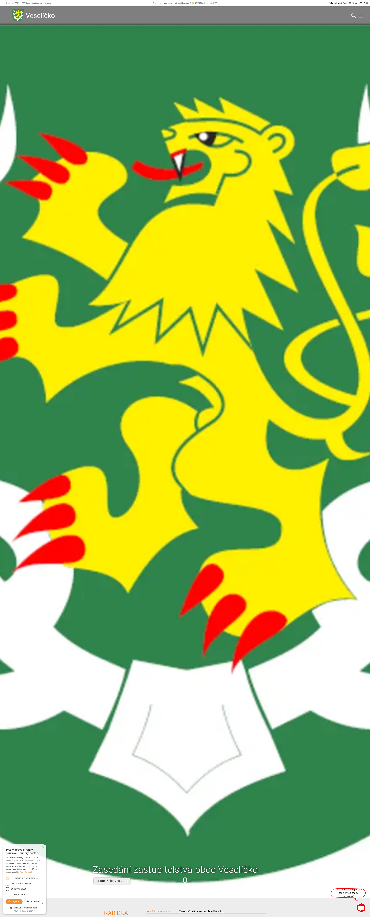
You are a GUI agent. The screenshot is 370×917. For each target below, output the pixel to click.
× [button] (43, 847)
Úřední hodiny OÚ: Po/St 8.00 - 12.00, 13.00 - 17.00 (348, 3)
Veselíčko (151, 911)
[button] (185, 882)
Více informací (26, 872)
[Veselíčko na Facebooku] (3, 3)
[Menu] (360, 16)
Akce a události (167, 911)
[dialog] (24, 879)
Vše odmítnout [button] (33, 901)
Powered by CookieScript (24, 911)
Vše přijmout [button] (14, 901)
